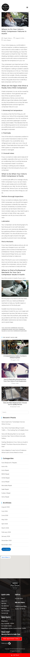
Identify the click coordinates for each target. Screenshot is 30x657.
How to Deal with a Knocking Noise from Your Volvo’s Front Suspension (15, 380)
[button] (27, 7)
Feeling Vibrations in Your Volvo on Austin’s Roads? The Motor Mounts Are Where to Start (15, 444)
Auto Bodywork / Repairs (9, 462)
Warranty (4, 608)
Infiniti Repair (6, 478)
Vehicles (3, 603)
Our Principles (5, 610)
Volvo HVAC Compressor (11, 327)
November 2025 (7, 544)
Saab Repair (5, 489)
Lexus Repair (5, 481)
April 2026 (5, 524)
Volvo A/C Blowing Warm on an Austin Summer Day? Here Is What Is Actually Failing (14, 436)
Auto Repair (5, 470)
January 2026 (6, 536)
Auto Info (4, 466)
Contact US (4, 613)
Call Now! (16, 655)
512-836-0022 (19, 598)
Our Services (5, 606)
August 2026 (6, 507)
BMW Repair (5, 474)
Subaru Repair (6, 493)
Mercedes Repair (7, 485)
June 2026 (5, 515)
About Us (4, 601)
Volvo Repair (7, 40)
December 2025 (7, 540)
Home (3, 598)
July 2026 (5, 511)
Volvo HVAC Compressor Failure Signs (17, 330)
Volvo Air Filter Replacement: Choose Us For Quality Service (15, 403)
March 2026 (5, 528)
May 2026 (4, 519)
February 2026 (6, 532)
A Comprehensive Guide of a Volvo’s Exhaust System (15, 356)
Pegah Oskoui (8, 38)
